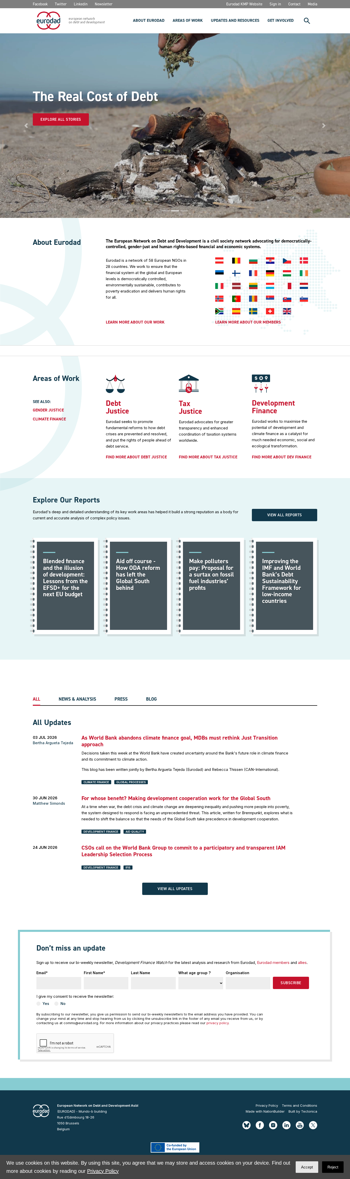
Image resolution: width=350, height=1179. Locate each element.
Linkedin (81, 4)
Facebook (40, 4)
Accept (307, 1167)
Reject (332, 1167)
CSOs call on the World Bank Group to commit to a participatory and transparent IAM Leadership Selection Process (183, 851)
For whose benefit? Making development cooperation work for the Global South (176, 798)
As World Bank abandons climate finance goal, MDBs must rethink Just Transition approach (179, 741)
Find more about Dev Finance (281, 457)
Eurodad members (273, 962)
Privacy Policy (267, 1105)
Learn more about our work (135, 322)
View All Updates (175, 888)
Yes (46, 1003)
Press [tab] (121, 699)
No (63, 1003)
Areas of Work (188, 20)
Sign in (275, 4)
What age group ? (194, 973)
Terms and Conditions (299, 1105)
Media (312, 4)
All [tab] (36, 699)
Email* (42, 973)
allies (302, 962)
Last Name (140, 973)
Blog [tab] (151, 699)
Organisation (237, 973)
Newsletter (103, 4)
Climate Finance (49, 419)
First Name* (94, 973)
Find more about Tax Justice (208, 457)
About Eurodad (148, 20)
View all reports (284, 515)
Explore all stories (60, 119)
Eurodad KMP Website (244, 4)
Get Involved (280, 20)
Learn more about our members (248, 322)
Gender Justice (48, 410)
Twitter (61, 4)
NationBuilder (274, 1111)
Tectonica (309, 1111)
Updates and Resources (235, 20)
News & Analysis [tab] (77, 699)
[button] (26, 125)
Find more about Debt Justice (136, 457)
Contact (294, 4)
